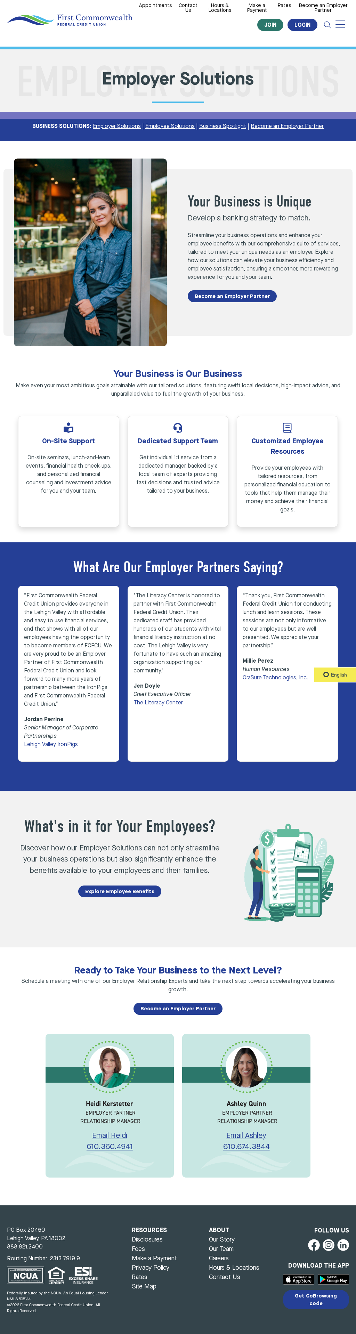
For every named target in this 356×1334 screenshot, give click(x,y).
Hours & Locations (220, 8)
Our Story (222, 1240)
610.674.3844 (246, 1147)
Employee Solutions (170, 126)
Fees (138, 1249)
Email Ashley (246, 1136)
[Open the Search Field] (327, 25)
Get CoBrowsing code (316, 1300)
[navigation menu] (340, 25)
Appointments (155, 5)
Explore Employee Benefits (119, 892)
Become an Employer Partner (323, 8)
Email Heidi (109, 1136)
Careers (219, 1258)
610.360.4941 (110, 1147)
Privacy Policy (150, 1268)
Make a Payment (257, 8)
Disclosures (147, 1240)
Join (270, 25)
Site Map (144, 1287)
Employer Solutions (117, 126)
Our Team (221, 1249)
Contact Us (188, 8)
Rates (284, 5)
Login (302, 25)
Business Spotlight (222, 126)
